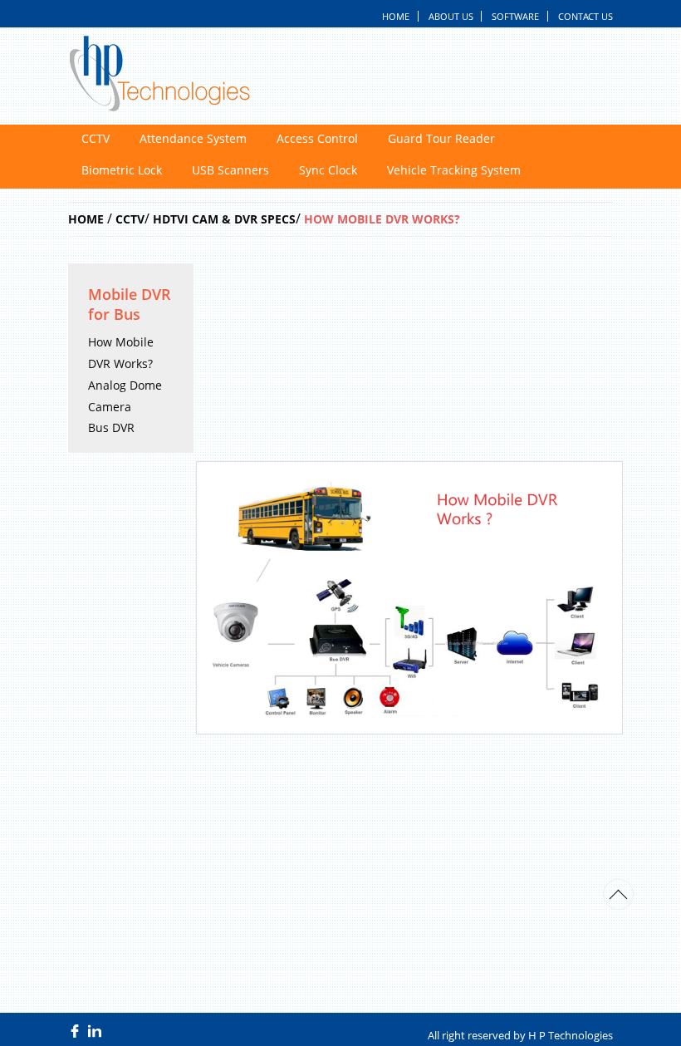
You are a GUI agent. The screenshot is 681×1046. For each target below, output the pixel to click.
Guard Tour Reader (441, 138)
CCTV (95, 138)
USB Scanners (230, 170)
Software (515, 16)
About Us (451, 16)
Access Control (317, 138)
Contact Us (585, 16)
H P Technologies (570, 1035)
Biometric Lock (121, 170)
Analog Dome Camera (125, 396)
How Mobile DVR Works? (382, 219)
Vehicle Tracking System (454, 170)
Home (395, 16)
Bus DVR (111, 428)
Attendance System (193, 138)
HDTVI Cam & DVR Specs (224, 219)
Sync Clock (328, 170)
